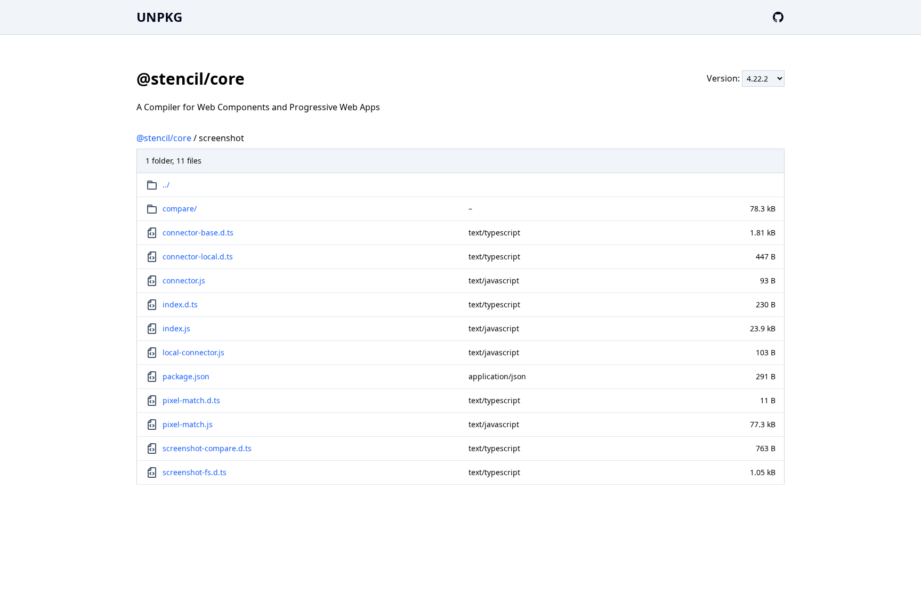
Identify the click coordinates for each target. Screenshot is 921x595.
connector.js (184, 280)
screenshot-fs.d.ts (195, 472)
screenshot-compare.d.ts (207, 448)
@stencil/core (163, 138)
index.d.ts (180, 304)
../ (166, 185)
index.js (176, 328)
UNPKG (159, 17)
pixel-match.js (188, 424)
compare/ (180, 208)
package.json (186, 376)
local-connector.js (193, 352)
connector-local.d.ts (198, 256)
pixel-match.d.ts (191, 400)
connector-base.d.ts (198, 232)
